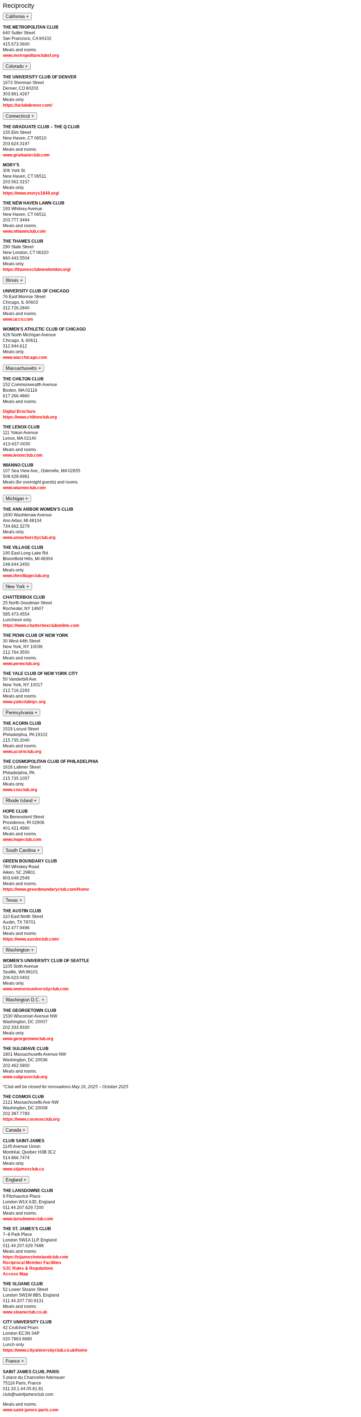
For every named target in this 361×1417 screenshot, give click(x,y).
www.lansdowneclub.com (28, 1218)
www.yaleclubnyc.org (24, 701)
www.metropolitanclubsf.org (31, 55)
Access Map (15, 1273)
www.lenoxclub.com (23, 455)
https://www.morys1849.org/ (31, 193)
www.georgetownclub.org (28, 1038)
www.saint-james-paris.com (31, 1409)
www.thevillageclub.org (26, 575)
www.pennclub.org (21, 663)
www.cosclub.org (20, 789)
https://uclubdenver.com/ (27, 105)
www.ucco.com (18, 319)
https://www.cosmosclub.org (31, 1119)
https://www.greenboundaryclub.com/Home (46, 889)
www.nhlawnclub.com (24, 231)
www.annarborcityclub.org (29, 537)
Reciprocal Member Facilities (32, 1262)
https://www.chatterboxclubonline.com (41, 625)
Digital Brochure (19, 411)
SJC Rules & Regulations (28, 1268)
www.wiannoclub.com (24, 487)
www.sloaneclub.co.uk (25, 1312)
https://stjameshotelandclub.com (35, 1257)
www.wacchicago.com (25, 357)
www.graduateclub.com (26, 155)
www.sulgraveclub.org (25, 1076)
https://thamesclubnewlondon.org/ (37, 269)
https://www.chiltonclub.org (30, 417)
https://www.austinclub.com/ (31, 939)
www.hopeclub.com (22, 839)
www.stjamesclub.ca (23, 1169)
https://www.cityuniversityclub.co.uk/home (45, 1350)
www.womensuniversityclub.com (36, 988)
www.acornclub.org (22, 751)
